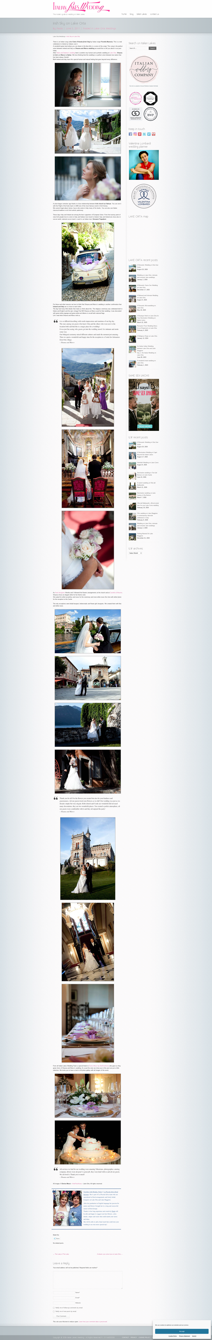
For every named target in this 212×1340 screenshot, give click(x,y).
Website (78, 1303)
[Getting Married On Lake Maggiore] (132, 537)
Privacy (134, 1337)
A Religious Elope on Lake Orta (147, 336)
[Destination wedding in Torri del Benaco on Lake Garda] (132, 476)
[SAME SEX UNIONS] (144, 405)
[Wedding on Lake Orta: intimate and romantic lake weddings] (132, 278)
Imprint (194, 1336)
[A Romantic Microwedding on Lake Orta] (132, 309)
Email (77, 1298)
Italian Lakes (142, 14)
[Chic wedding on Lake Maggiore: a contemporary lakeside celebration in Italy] (132, 516)
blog (131, 14)
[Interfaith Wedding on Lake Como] (132, 466)
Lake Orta (113, 53)
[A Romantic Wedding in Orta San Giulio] (132, 268)
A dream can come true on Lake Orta (110, 1254)
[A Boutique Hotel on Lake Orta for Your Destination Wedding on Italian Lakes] (132, 319)
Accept (181, 1331)
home (124, 14)
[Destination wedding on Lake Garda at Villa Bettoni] (132, 496)
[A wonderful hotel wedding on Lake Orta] (132, 364)
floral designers (60, 592)
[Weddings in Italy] (144, 70)
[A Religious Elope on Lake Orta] (132, 339)
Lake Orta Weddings (105, 28)
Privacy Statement (184, 1336)
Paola (60, 28)
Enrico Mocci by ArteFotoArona (99, 1066)
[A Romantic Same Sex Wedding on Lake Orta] (132, 288)
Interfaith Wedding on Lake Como (147, 462)
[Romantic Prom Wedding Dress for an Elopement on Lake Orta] (132, 329)
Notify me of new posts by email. (66, 1311)
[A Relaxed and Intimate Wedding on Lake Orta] (132, 298)
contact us (154, 14)
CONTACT (125, 1337)
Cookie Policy (173, 1336)
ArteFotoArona (77, 1183)
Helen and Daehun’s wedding (66, 53)
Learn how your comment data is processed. (93, 1321)
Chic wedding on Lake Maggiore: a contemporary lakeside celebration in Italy (147, 515)
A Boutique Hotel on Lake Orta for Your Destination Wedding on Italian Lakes (148, 318)
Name (77, 1292)
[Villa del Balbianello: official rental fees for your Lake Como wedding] (132, 506)
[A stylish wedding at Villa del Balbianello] (132, 486)
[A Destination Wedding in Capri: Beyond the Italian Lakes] (132, 455)
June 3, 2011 (73, 28)
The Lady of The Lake (61, 1254)
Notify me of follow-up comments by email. (69, 1308)
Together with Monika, (90, 1192)
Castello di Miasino (116, 592)
